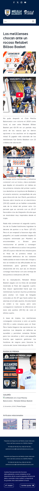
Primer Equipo (21, 406)
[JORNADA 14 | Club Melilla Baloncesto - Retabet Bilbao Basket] (19, 398)
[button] (4, 424)
